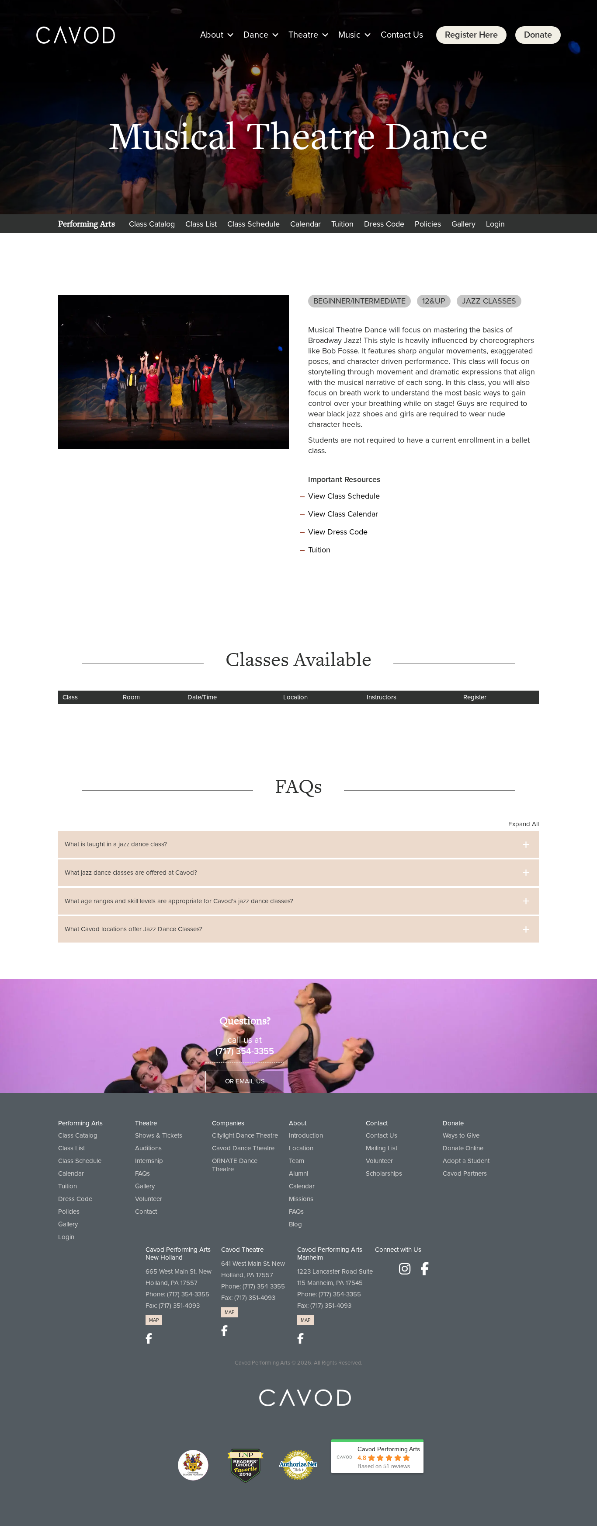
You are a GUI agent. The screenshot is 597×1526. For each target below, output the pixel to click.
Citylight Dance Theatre (245, 1135)
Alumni (298, 1173)
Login (495, 224)
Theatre (303, 35)
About (211, 35)
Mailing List (381, 1148)
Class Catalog (152, 224)
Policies (428, 224)
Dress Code (384, 224)
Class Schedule (253, 224)
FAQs (142, 1173)
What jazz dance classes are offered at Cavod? (131, 872)
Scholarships (384, 1173)
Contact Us (402, 35)
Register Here (471, 35)
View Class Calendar (343, 514)
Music (349, 35)
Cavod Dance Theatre (243, 1148)
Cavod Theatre (242, 1250)
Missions (301, 1199)
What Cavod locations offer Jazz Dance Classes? (133, 929)
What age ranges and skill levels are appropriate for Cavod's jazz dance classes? (179, 901)
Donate (538, 35)
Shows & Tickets (158, 1135)
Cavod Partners (465, 1173)
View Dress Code (338, 532)
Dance (255, 35)
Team (296, 1161)
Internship (149, 1161)
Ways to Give (461, 1135)
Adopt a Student (466, 1161)
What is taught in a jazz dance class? (116, 844)
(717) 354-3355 (244, 1051)
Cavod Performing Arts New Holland (178, 1253)
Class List (201, 224)
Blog (295, 1224)
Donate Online (463, 1148)
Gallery (463, 224)
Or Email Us (245, 1081)
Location (301, 1148)
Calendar (305, 224)
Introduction (306, 1135)
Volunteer (148, 1199)
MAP (154, 1320)
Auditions (148, 1148)
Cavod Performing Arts (262, 1362)
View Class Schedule (344, 496)
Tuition (342, 224)
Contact (146, 1211)
